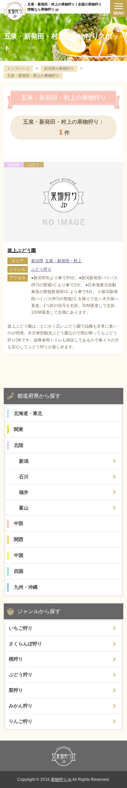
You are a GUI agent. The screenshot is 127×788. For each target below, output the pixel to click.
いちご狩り (21, 628)
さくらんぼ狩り (25, 643)
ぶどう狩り (41, 269)
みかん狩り (21, 705)
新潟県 (37, 260)
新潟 (23, 461)
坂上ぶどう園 (21, 250)
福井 (23, 492)
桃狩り (16, 659)
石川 (23, 476)
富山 (23, 508)
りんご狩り (21, 721)
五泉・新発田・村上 (63, 260)
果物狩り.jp (61, 779)
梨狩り (16, 690)
